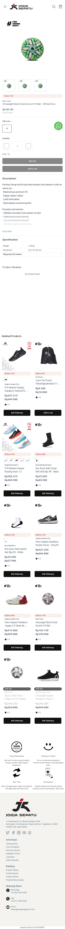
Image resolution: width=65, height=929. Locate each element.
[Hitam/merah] (11, 460)
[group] (7, 128)
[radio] (6, 128)
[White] (6, 541)
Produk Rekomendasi (15, 880)
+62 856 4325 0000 (19, 893)
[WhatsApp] (58, 126)
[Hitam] (6, 379)
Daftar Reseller (12, 860)
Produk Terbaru (12, 870)
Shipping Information (12, 254)
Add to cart (48, 413)
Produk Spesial (12, 873)
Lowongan (10, 857)
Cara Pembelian (12, 847)
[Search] (54, 6)
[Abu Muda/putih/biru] (6, 460)
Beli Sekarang (17, 413)
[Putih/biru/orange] (27, 460)
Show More (7, 231)
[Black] (37, 460)
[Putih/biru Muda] (22, 460)
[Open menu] (5, 6)
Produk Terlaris (12, 877)
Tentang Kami (12, 844)
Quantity (6, 138)
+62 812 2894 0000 (19, 901)
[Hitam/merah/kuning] (17, 460)
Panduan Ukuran (13, 850)
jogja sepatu (22, 827)
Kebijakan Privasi (13, 854)
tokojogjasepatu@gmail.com (23, 909)
